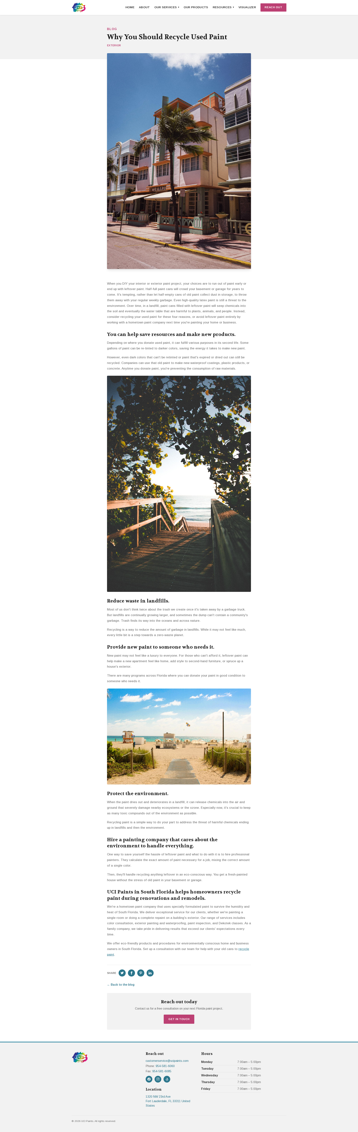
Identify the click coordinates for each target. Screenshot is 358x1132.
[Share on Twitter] (122, 973)
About (144, 7)
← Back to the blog (120, 984)
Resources (222, 7)
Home (129, 7)
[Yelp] (167, 1079)
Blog (112, 29)
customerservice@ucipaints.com (167, 1060)
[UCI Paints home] (79, 7)
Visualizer (247, 7)
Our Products (196, 7)
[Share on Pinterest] (140, 973)
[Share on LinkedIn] (150, 973)
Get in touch (179, 1019)
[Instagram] (158, 1079)
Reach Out (273, 7)
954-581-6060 (165, 1066)
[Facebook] (149, 1079)
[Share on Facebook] (131, 973)
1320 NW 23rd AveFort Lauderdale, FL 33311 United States (168, 1101)
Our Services (165, 7)
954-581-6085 (161, 1071)
